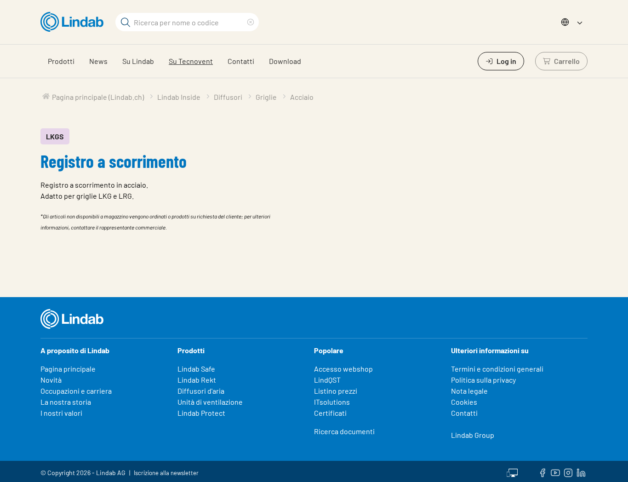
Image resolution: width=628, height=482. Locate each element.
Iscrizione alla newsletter (166, 472)
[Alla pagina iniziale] (74, 22)
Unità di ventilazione (210, 401)
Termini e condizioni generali (497, 368)
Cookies (464, 401)
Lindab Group (472, 434)
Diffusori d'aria (200, 390)
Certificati (330, 412)
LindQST (327, 379)
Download (285, 61)
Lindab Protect (201, 412)
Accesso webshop (343, 368)
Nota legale (469, 390)
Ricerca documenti (344, 431)
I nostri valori (61, 412)
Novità (51, 379)
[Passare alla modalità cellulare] (512, 471)
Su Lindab (138, 61)
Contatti (241, 61)
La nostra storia (65, 401)
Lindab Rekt (196, 379)
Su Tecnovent (191, 61)
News (98, 61)
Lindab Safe (196, 368)
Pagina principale (68, 368)
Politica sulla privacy (483, 379)
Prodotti (61, 61)
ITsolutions (332, 401)
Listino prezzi (335, 390)
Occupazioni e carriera (76, 390)
